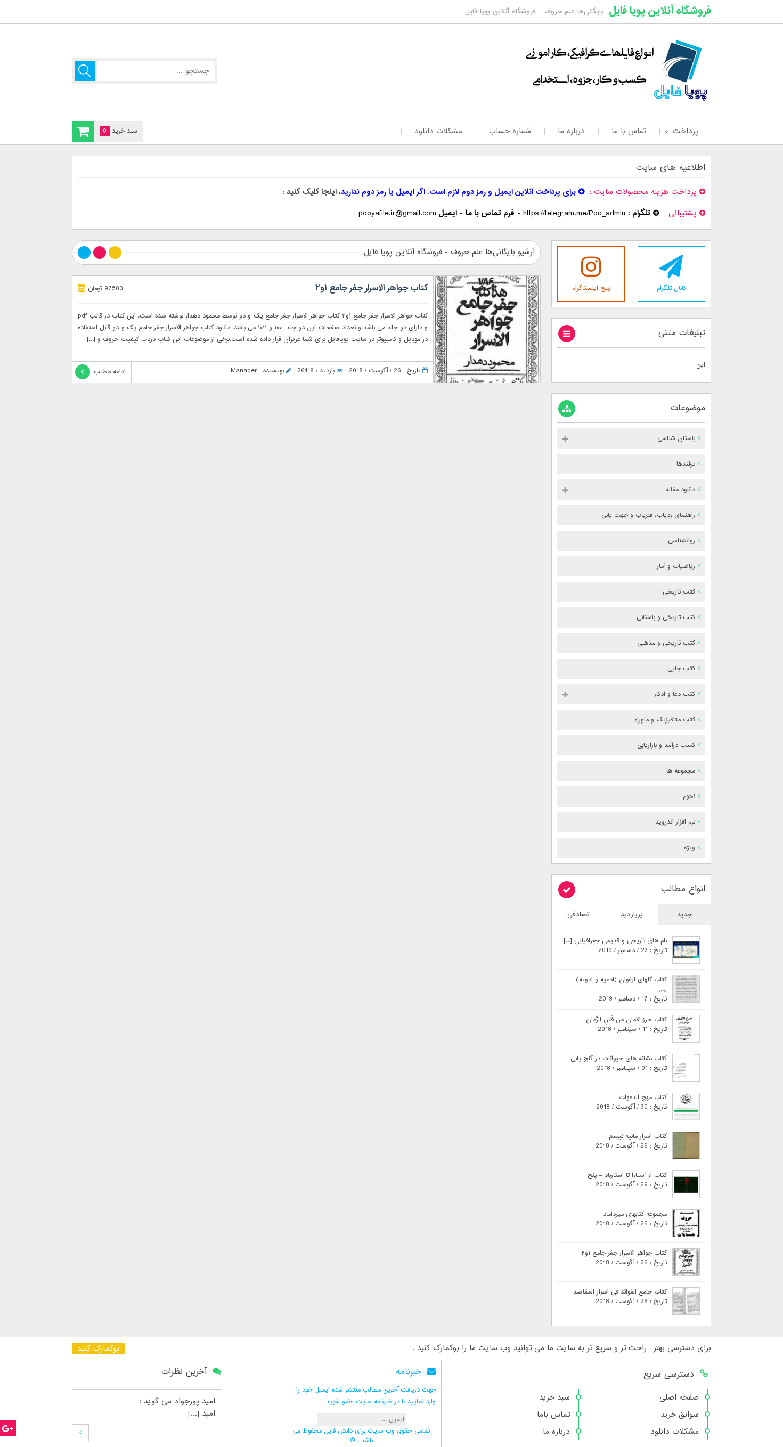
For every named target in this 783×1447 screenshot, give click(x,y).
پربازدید (632, 914)
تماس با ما (628, 131)
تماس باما (553, 1414)
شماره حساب (510, 131)
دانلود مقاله (680, 489)
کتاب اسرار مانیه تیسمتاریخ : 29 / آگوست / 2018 (631, 1141)
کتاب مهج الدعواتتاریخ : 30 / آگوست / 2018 (631, 1102)
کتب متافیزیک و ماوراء (664, 720)
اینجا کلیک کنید (312, 192)
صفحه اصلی (679, 1397)
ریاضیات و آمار (676, 566)
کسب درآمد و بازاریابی (666, 745)
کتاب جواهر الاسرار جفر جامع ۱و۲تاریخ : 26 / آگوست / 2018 (624, 1257)
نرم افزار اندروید (675, 822)
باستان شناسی (676, 438)
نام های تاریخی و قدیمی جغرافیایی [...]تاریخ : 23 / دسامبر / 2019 (615, 945)
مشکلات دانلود (438, 131)
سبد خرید (554, 1397)
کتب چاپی (681, 668)
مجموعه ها (680, 771)
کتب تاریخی (679, 592)
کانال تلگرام (671, 288)
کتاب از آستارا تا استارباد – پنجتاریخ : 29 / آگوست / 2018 (627, 1180)
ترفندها (685, 464)
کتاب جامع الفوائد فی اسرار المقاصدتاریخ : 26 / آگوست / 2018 (620, 1296)
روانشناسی (681, 541)
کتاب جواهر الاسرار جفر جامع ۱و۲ (371, 288)
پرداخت (685, 131)
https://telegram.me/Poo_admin (574, 213)
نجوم (689, 796)
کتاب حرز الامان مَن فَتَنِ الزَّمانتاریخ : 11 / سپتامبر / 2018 (626, 1024)
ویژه (689, 847)
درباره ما (571, 131)
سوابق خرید (679, 1414)
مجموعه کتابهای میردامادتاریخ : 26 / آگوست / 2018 (631, 1219)
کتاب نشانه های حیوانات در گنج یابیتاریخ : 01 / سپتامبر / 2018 (618, 1063)
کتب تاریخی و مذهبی (666, 643)
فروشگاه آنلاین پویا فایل (660, 11)
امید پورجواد (194, 1401)
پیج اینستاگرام (591, 288)
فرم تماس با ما (490, 213)
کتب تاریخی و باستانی (666, 617)
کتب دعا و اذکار (674, 694)
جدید (684, 914)
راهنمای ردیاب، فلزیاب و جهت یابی (648, 515)
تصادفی (578, 914)
